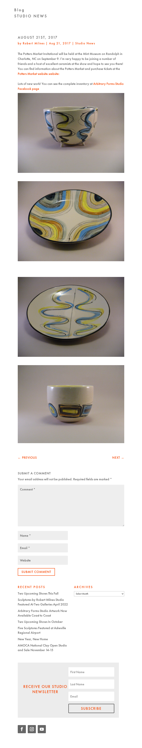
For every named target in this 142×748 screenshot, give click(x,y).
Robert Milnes (34, 43)
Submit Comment (36, 572)
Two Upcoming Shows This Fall (38, 593)
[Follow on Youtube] (42, 729)
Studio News (85, 43)
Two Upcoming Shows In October (40, 622)
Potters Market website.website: (39, 74)
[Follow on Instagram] (32, 729)
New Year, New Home (33, 639)
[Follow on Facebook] (22, 729)
